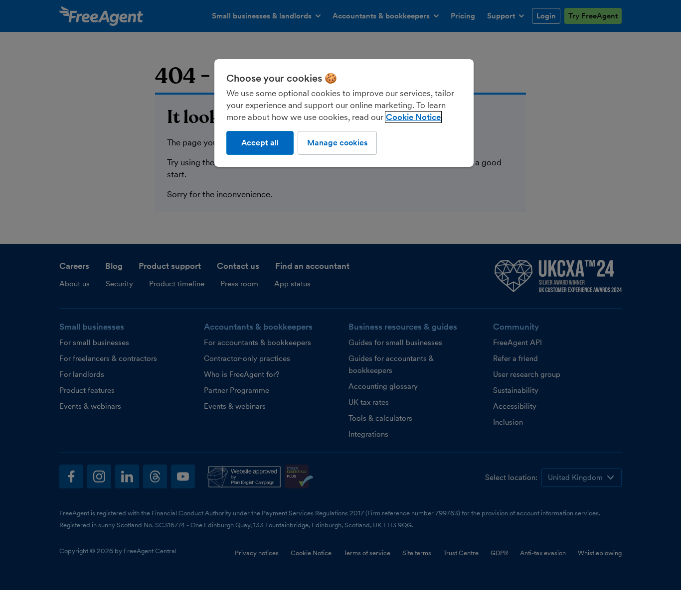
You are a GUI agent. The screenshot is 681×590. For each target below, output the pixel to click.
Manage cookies (337, 142)
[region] (344, 113)
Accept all (260, 142)
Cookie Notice (413, 117)
